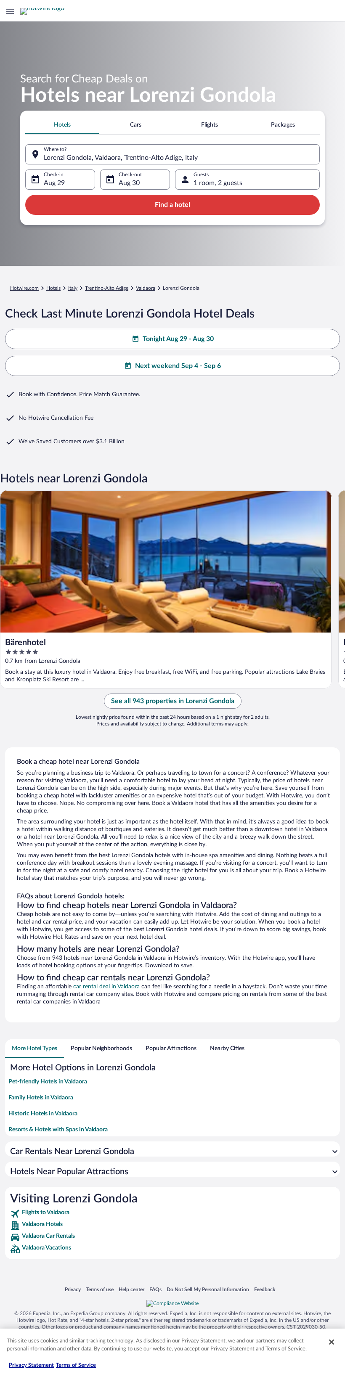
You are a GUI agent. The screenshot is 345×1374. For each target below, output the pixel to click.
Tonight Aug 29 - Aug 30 (178, 339)
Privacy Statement (31, 1365)
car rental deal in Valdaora (106, 987)
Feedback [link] (264, 1289)
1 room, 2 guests (218, 183)
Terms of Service (76, 1365)
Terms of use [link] (100, 1289)
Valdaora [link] (145, 288)
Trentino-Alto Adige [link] (106, 288)
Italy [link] (72, 288)
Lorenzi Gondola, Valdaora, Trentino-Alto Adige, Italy (121, 157)
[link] (172, 1214)
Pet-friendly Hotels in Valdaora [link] (47, 1082)
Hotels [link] (53, 288)
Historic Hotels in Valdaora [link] (42, 1114)
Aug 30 (129, 183)
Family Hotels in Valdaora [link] (40, 1098)
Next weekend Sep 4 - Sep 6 (178, 366)
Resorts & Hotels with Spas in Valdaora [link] (58, 1130)
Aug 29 (54, 183)
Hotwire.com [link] (24, 288)
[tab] (62, 125)
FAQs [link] (155, 1289)
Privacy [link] (73, 1289)
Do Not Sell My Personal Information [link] (208, 1289)
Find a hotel (172, 204)
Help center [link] (131, 1289)
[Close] (331, 1342)
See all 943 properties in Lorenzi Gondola (172, 701)
